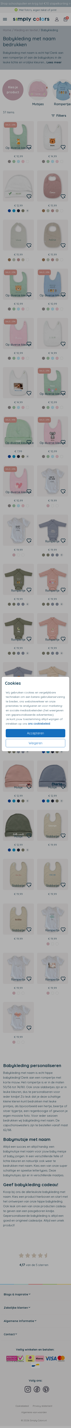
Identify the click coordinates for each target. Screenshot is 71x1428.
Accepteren (35, 733)
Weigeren (35, 743)
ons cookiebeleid (39, 723)
